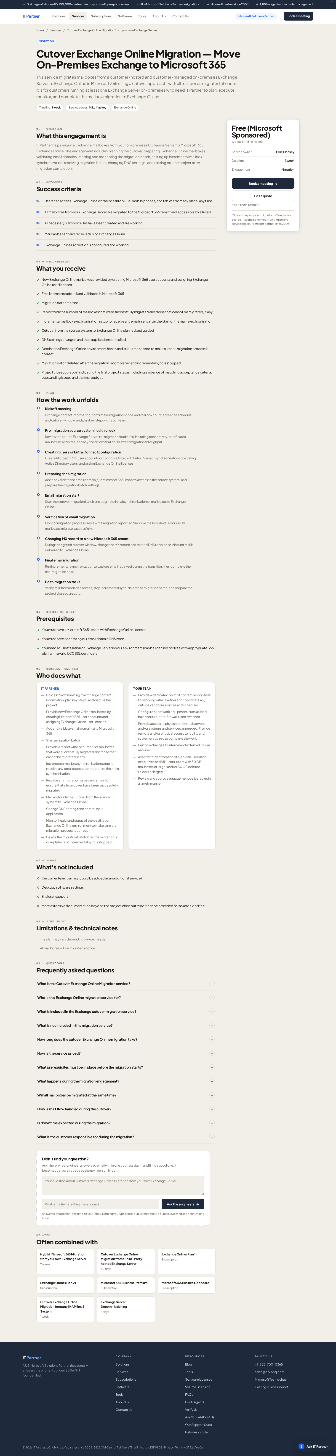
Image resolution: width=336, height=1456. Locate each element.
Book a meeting (299, 16)
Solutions (59, 16)
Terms (179, 1447)
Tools (142, 16)
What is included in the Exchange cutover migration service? (86, 1011)
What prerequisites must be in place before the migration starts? (90, 1067)
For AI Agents (194, 1402)
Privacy (168, 1447)
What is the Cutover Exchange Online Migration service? (83, 983)
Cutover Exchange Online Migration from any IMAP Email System (62, 1309)
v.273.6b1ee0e (193, 1447)
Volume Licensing (198, 1387)
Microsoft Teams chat (270, 1379)
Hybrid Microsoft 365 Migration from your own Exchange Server (63, 1259)
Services (78, 16)
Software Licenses (198, 1379)
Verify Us (191, 1409)
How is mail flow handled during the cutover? (74, 1109)
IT (31, 16)
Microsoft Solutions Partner (256, 16)
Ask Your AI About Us (199, 1417)
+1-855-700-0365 (269, 1364)
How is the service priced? (59, 1053)
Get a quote (263, 196)
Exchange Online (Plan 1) (179, 1256)
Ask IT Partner (314, 1446)
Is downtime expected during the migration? (74, 1123)
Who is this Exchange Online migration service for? (79, 997)
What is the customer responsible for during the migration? (85, 1137)
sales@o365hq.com (269, 1372)
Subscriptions (101, 16)
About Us (159, 16)
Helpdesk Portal (196, 1432)
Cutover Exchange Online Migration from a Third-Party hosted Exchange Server (121, 1261)
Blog (188, 1364)
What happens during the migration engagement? (78, 1081)
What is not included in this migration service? (75, 1025)
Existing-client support (271, 1387)
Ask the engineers (183, 1204)
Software (125, 16)
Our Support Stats (198, 1425)
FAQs (189, 1394)
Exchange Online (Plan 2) (58, 1285)
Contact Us (180, 16)
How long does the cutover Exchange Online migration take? (87, 1039)
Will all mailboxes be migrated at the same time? (77, 1095)
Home (40, 30)
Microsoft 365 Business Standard (185, 1285)
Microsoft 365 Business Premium (124, 1285)
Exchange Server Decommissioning (114, 1307)
